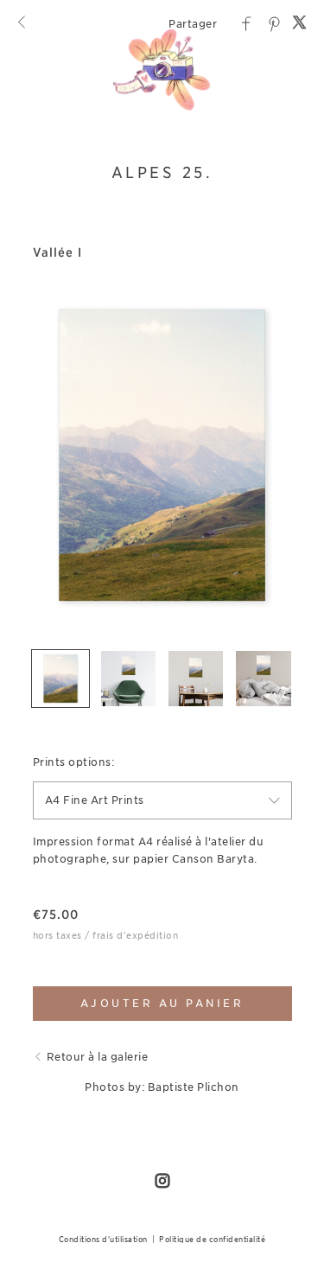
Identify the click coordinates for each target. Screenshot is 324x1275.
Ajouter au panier (162, 1003)
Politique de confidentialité (212, 1239)
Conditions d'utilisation (103, 1239)
